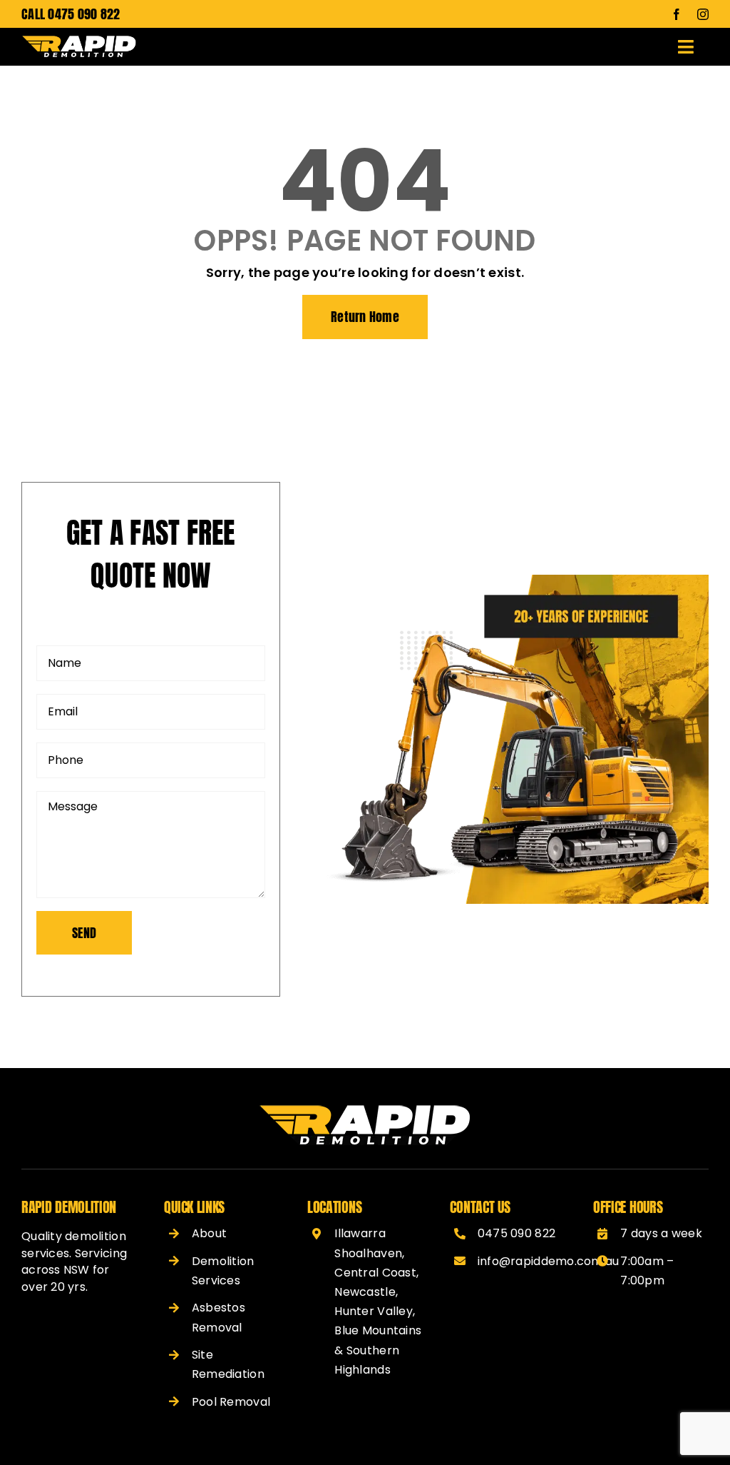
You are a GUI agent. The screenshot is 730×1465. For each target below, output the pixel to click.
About (209, 1233)
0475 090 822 (84, 14)
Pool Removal (231, 1402)
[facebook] (676, 14)
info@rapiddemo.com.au (549, 1261)
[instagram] (703, 14)
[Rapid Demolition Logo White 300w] (79, 41)
